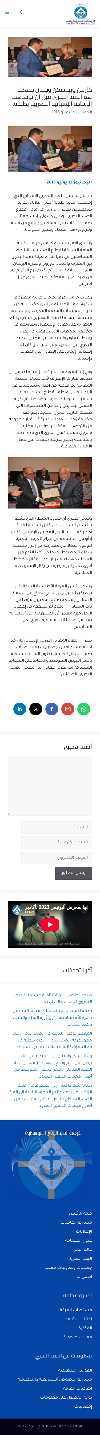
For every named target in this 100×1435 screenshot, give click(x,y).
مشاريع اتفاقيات (76, 1223)
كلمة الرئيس (80, 1214)
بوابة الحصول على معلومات (66, 1398)
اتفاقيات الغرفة (77, 1389)
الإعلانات (84, 1232)
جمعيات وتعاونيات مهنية (68, 1268)
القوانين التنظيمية (75, 1371)
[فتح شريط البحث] (22, 13)
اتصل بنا (84, 1277)
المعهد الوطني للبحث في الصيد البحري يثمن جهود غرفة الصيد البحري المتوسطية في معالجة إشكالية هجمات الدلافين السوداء (51, 1041)
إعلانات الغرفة (78, 1319)
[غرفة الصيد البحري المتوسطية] (81, 13)
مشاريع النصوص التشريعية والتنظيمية (55, 1380)
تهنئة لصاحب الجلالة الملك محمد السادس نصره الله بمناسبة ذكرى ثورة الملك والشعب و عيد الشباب (51, 1018)
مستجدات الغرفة (76, 1310)
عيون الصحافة (78, 1241)
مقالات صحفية (77, 1337)
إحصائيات (83, 1407)
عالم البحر (83, 1250)
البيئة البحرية (80, 1259)
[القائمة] (7, 13)
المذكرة (85, 1328)
